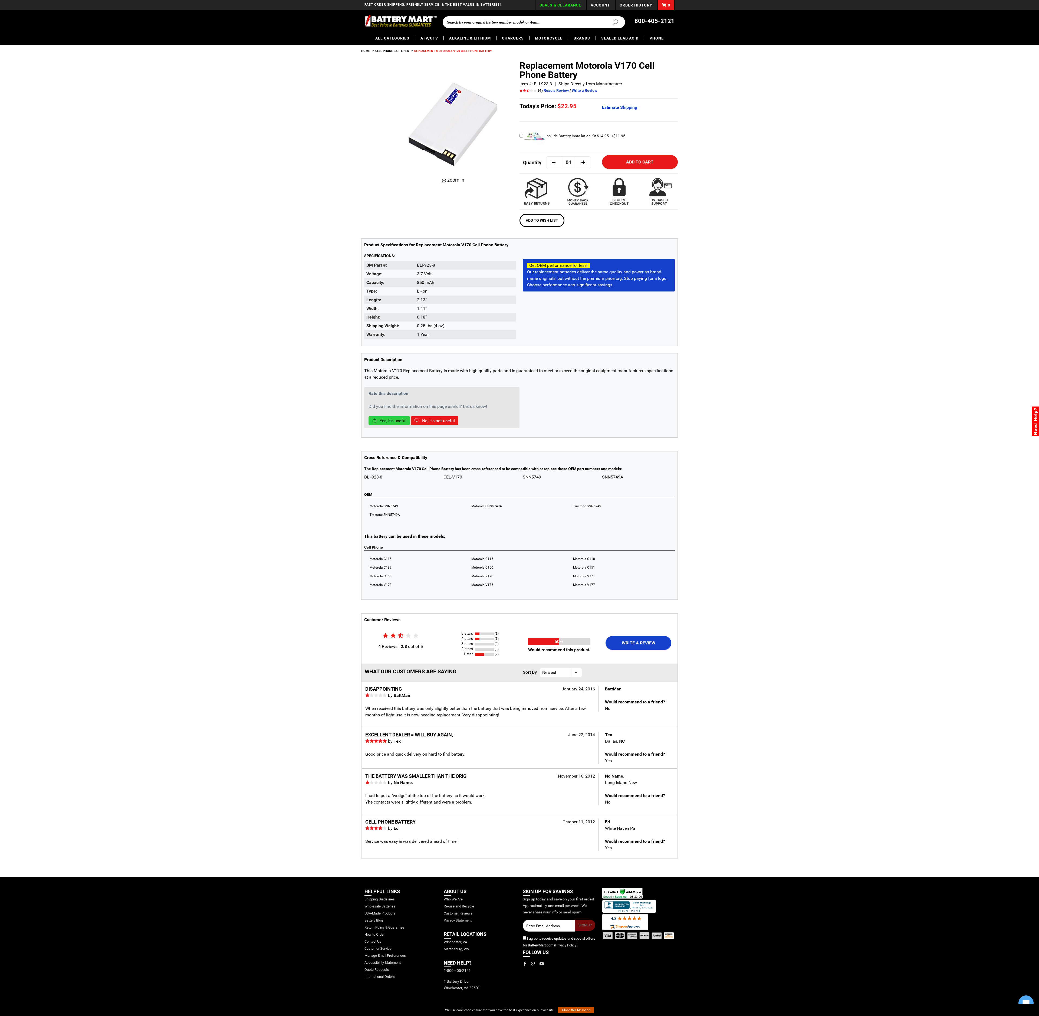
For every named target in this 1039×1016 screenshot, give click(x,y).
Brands (582, 38)
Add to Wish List (542, 220)
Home (365, 51)
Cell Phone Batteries (392, 51)
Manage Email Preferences (385, 955)
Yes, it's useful (392, 420)
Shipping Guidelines (379, 899)
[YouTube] (542, 963)
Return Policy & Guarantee (384, 927)
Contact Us (372, 941)
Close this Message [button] (576, 1010)
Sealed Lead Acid (620, 38)
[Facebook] (525, 963)
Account (600, 5)
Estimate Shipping (619, 107)
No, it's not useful (438, 420)
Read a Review (556, 90)
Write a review (638, 642)
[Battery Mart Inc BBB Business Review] (629, 906)
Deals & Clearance (560, 5)
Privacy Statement (458, 920)
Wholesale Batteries (379, 906)
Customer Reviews (458, 913)
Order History (636, 5)
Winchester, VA (455, 942)
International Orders (379, 977)
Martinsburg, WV (456, 949)
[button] (553, 162)
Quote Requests (376, 970)
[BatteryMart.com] (400, 21)
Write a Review (584, 90)
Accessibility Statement (382, 963)
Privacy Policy (565, 945)
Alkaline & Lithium (470, 38)
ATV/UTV (429, 38)
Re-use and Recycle (459, 906)
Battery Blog (373, 920)
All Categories (392, 38)
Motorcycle (549, 38)
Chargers (513, 38)
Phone (657, 38)
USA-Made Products (379, 913)
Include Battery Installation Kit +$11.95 (585, 136)
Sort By (530, 672)
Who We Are (453, 899)
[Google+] (533, 963)
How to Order (374, 934)
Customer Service (378, 948)
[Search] (612, 22)
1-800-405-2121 (457, 970)
